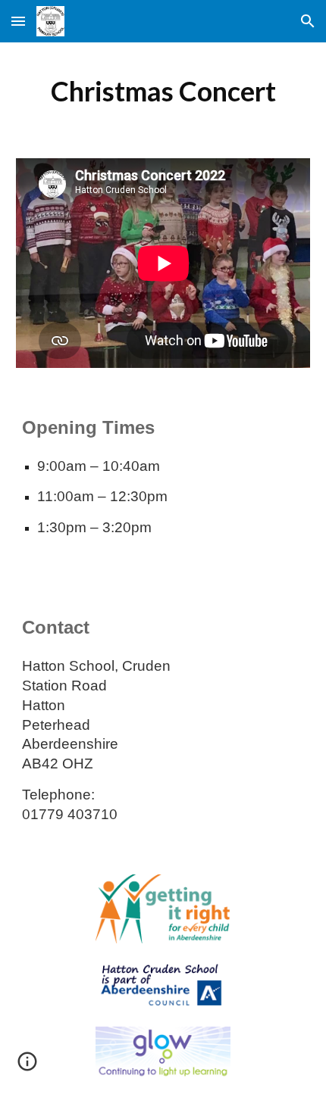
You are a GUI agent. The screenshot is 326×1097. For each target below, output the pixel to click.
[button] (18, 21)
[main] (163, 91)
